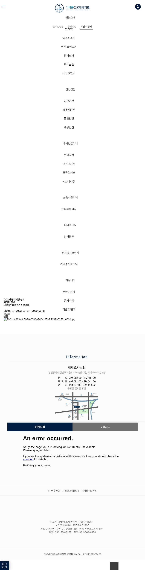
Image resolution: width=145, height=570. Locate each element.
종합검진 (69, 118)
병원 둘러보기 (69, 46)
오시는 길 (69, 64)
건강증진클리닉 (69, 264)
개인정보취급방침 (70, 490)
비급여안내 (69, 73)
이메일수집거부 (88, 490)
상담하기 (4, 565)
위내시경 (69, 155)
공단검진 (69, 101)
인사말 (69, 29)
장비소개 (69, 55)
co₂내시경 (69, 181)
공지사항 (69, 300)
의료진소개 (69, 38)
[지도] (76, 405)
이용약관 (56, 490)
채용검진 (69, 127)
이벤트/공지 (69, 309)
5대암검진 (69, 109)
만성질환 (69, 236)
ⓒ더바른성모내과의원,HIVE (67, 554)
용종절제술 (69, 172)
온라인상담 (69, 291)
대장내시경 (69, 163)
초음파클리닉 (69, 209)
